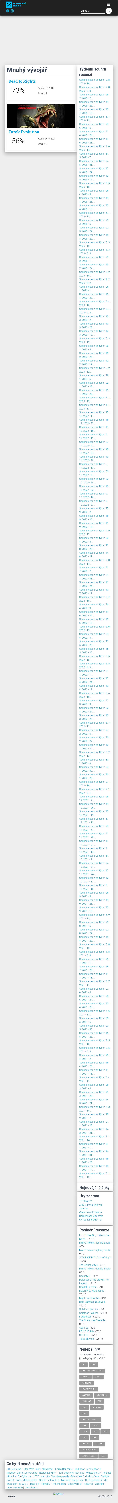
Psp (84, 1425)
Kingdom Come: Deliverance (22, 1472)
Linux (98, 1377)
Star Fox (83, 1327)
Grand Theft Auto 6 (49, 1480)
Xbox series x (88, 1456)
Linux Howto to (15, 1487)
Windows (87, 1383)
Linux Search (31, 1487)
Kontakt (12, 1496)
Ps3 (84, 1413)
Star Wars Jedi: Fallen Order (39, 1469)
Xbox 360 (96, 1407)
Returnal (88, 1483)
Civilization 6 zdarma (90, 1219)
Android (86, 1395)
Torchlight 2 (85, 1201)
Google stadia (89, 1450)
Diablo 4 (35, 1483)
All (103, 1456)
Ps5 (99, 1401)
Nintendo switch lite (92, 1371)
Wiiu (105, 1431)
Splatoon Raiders (88, 1309)
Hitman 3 (46, 1483)
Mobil (95, 1425)
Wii (95, 1431)
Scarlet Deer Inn (87, 1287)
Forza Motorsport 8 (27, 1480)
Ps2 (84, 1407)
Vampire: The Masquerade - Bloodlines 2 (63, 1476)
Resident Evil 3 (47, 1472)
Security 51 (85, 1276)
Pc (84, 1365)
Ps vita (99, 1444)
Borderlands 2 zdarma (91, 1216)
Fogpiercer (85, 1316)
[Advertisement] (59, 40)
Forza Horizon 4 (64, 1469)
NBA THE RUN (86, 1331)
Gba (94, 1438)
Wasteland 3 (93, 1472)
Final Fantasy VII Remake (71, 1472)
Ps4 (93, 1365)
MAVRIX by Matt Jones (91, 1290)
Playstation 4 (89, 1389)
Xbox (85, 1431)
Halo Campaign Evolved (92, 1301)
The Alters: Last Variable (92, 1320)
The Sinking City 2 (88, 1264)
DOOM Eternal (14, 1469)
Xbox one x (102, 1395)
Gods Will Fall (75, 1483)
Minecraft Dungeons (72, 1480)
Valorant (99, 1483)
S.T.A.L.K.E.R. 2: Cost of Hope (95, 1257)
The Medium (59, 1483)
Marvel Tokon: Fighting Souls (94, 1242)
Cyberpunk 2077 (30, 1476)
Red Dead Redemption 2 (88, 1469)
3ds (84, 1438)
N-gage (86, 1444)
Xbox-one (87, 1401)
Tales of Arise (86, 1338)
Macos (85, 1377)
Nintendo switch (90, 1419)
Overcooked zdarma (90, 1212)
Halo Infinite (93, 1476)
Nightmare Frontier (89, 1298)
